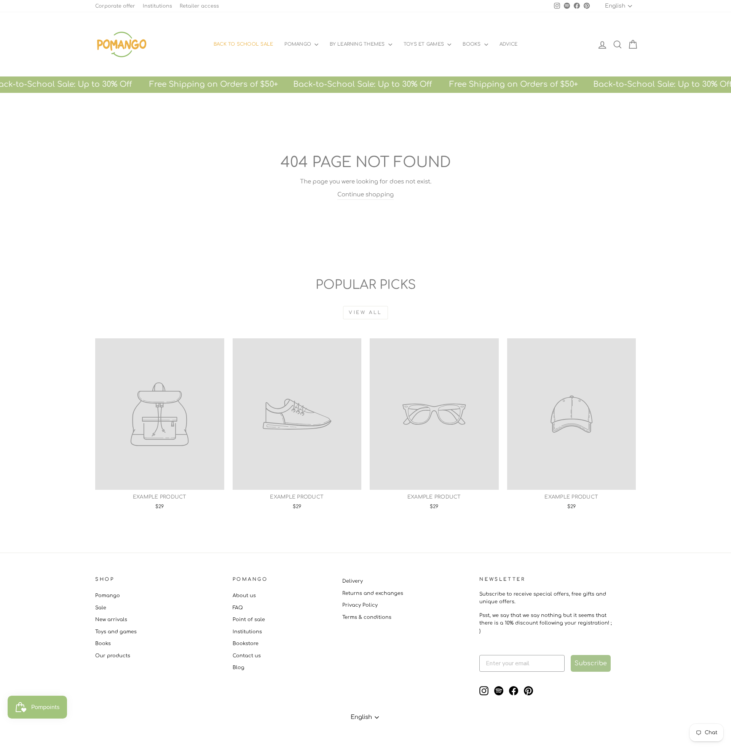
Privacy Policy (360, 605)
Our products (112, 655)
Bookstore (246, 643)
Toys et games (424, 44)
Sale (100, 607)
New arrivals (111, 619)
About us (244, 595)
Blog (238, 667)
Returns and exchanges (372, 593)
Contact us (247, 655)
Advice (508, 44)
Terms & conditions (366, 617)
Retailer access (199, 6)
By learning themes (358, 44)
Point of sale (249, 619)
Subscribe (591, 663)
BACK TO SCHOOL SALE (243, 44)
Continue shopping (365, 194)
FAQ (238, 607)
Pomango (298, 44)
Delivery (352, 581)
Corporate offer (115, 6)
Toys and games (116, 631)
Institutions (157, 6)
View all (365, 312)
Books (472, 44)
